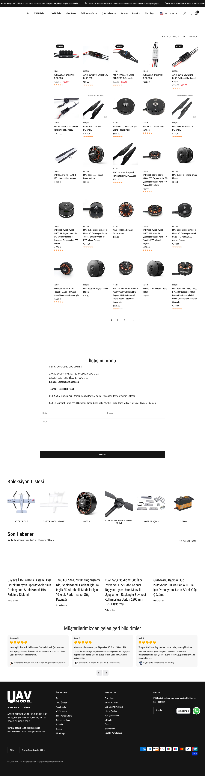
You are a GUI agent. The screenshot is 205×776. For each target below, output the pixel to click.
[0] (195, 13)
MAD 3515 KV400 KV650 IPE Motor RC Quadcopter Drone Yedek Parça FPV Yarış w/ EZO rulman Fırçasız (95, 235)
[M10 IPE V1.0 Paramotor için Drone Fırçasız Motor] (125, 106)
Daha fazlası (13, 600)
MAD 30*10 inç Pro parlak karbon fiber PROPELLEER (124, 174)
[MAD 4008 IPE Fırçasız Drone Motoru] (96, 268)
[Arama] (190, 13)
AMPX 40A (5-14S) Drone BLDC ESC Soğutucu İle (123, 76)
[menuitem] (28, 13)
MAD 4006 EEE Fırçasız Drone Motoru (123, 231)
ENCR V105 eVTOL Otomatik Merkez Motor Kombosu (66, 128)
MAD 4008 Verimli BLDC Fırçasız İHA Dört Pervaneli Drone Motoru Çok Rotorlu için (66, 292)
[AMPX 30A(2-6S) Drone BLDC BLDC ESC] (96, 54)
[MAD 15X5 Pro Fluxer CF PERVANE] (184, 106)
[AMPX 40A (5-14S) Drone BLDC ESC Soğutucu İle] (125, 54)
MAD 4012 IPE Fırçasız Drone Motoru (155, 290)
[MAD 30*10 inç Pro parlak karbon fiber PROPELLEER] (125, 153)
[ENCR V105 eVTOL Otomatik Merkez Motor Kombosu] (66, 106)
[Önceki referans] (99, 673)
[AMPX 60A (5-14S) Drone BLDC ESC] (155, 54)
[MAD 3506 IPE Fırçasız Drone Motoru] (184, 154)
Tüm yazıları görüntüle (187, 540)
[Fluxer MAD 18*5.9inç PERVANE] (96, 106)
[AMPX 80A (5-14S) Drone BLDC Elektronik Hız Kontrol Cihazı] (184, 54)
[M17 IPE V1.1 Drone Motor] (155, 106)
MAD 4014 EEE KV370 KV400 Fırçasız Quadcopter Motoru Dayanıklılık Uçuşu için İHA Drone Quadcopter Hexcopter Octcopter (184, 295)
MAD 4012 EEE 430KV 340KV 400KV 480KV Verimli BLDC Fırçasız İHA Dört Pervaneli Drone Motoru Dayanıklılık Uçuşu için (125, 295)
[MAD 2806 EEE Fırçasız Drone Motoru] (96, 154)
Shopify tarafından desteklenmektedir (50, 761)
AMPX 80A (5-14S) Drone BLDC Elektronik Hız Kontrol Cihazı (184, 78)
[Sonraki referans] (106, 673)
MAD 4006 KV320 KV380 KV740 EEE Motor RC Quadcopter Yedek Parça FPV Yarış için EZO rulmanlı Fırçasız (155, 236)
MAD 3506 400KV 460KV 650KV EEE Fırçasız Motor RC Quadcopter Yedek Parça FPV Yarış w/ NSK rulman (155, 180)
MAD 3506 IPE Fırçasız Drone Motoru (184, 176)
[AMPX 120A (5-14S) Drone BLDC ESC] (66, 54)
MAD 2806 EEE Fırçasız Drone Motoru (93, 176)
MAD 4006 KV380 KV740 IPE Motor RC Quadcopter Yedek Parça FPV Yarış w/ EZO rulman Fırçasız (184, 235)
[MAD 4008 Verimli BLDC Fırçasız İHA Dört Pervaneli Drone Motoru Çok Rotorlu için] (66, 268)
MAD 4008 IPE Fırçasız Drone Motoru (95, 290)
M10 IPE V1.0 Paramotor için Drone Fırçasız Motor (125, 128)
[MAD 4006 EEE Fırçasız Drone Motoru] (125, 210)
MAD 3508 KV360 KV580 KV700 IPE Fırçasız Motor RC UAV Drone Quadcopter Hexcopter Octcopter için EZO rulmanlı (66, 236)
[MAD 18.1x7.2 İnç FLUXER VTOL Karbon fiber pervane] (66, 154)
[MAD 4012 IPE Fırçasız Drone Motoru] (155, 268)
